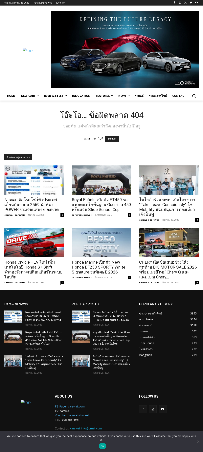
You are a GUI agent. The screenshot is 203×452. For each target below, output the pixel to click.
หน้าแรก (112, 138)
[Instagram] (180, 3)
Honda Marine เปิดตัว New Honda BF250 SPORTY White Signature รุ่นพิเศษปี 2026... (98, 267)
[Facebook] (174, 3)
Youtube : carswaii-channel (72, 415)
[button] (194, 96)
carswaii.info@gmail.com (86, 428)
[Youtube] (196, 3)
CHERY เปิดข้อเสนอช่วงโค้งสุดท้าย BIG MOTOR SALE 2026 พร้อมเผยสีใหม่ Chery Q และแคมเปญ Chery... (168, 269)
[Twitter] (185, 3)
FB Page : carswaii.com (70, 406)
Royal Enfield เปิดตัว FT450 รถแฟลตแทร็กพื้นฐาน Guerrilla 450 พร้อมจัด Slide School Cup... (101, 204)
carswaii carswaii (14, 214)
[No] (198, 441)
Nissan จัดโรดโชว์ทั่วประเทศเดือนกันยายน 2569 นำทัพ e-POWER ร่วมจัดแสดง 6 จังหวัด (31, 204)
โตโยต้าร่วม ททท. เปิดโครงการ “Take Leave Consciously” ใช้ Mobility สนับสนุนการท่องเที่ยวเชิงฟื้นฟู (167, 207)
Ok (102, 446)
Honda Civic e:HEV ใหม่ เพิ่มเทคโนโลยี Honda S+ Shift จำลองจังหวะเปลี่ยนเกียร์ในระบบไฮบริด (33, 269)
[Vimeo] (191, 3)
